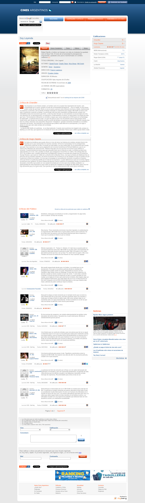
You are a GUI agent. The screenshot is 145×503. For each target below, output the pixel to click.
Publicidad (37, 489)
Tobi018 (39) (33, 249)
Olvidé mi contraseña (90, 2)
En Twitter (37, 493)
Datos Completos (56, 48)
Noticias (79, 487)
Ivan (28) (32, 231)
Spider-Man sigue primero (103, 315)
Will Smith (80, 64)
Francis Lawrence (56, 70)
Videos (77, 48)
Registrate (102, 2)
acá (80, 452)
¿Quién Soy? (38, 487)
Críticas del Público (27, 209)
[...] (49, 57)
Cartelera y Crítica (61, 487)
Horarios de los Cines (62, 491)
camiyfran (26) (33, 215)
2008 (69, 83)
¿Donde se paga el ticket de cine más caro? (107, 347)
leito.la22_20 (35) (34, 390)
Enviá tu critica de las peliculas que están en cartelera (71, 209)
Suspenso (57, 67)
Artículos (79, 489)
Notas (86, 48)
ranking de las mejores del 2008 (74, 97)
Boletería (58, 493)
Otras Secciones (81, 493)
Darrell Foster (53, 64)
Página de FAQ (102, 489)
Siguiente (60, 411)
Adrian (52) (32, 269)
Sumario (44, 48)
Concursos (80, 491)
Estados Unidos (53, 73)
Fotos (68, 48)
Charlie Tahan (63, 64)
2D (51, 89)
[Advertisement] (85, 27)
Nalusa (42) (32, 333)
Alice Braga (72, 64)
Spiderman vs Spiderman (101, 344)
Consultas (101, 487)
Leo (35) (32, 296)
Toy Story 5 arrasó (99, 355)
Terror (50, 67)
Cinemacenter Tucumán (34, 288)
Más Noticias (120, 358)
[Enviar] (81, 439)
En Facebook (38, 491)
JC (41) (31, 354)
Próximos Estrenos (61, 489)
